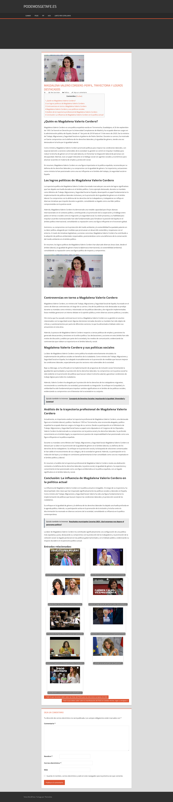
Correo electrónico (52, 763)
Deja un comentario (80, 92)
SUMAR (28, 15)
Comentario (49, 723)
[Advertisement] (86, 34)
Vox (49, 15)
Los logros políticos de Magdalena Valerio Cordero (64, 103)
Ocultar (79, 96)
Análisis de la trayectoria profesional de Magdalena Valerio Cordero (71, 112)
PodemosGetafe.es (40, 6)
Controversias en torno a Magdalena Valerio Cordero (65, 106)
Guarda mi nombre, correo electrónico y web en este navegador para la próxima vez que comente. (85, 776)
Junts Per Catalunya (63, 15)
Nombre (48, 756)
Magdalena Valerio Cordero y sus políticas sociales (64, 109)
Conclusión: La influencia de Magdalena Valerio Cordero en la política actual (74, 115)
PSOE (36, 15)
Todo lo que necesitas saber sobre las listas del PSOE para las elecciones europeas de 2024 (76, 697)
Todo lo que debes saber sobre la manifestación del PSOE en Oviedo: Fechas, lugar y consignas (95, 701)
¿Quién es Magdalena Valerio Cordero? (60, 101)
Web (46, 770)
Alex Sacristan (55, 92)
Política (66, 92)
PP (43, 15)
